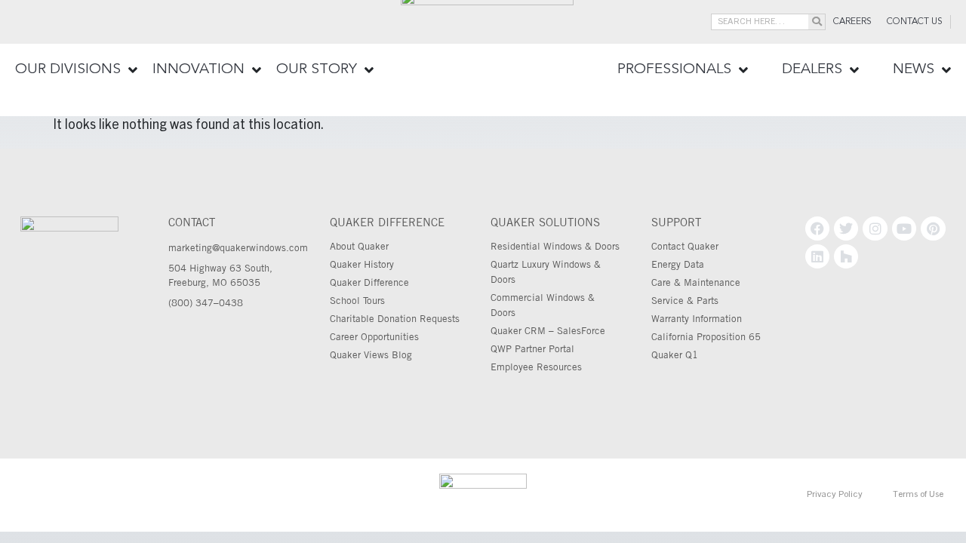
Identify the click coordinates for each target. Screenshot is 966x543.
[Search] (816, 21)
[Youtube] (904, 228)
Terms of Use (918, 494)
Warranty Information (696, 318)
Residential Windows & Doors (555, 246)
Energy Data (677, 264)
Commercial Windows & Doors (543, 304)
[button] (76, 69)
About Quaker (359, 246)
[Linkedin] (817, 256)
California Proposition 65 (706, 336)
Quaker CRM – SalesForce (548, 330)
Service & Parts (684, 300)
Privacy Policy (835, 494)
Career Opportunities (374, 336)
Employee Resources (536, 366)
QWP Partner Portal (532, 348)
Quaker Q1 (674, 354)
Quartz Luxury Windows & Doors (546, 271)
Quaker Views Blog (371, 354)
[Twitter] (846, 228)
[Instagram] (875, 228)
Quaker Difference (369, 282)
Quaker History (362, 264)
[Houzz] (846, 256)
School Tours (357, 300)
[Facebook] (817, 228)
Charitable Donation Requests (395, 318)
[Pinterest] (933, 228)
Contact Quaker (684, 246)
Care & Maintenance (695, 282)
